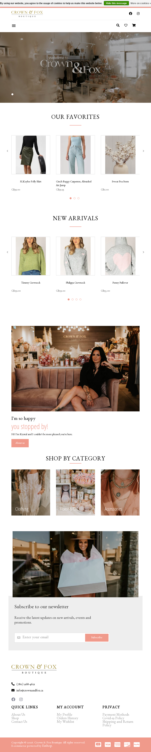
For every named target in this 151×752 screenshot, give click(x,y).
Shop (15, 719)
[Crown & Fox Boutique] (32, 14)
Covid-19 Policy (113, 719)
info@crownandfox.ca (30, 691)
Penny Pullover (120, 283)
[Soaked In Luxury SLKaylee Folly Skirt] (31, 154)
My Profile (64, 715)
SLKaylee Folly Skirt (30, 182)
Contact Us (19, 722)
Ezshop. (47, 746)
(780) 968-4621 (26, 684)
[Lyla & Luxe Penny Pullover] (120, 256)
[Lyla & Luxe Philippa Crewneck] (75, 256)
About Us (18, 715)
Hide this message (116, 3)
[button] (12, 94)
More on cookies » (141, 3)
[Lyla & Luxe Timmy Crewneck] (31, 256)
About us (20, 443)
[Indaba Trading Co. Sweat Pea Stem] (120, 154)
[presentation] (7, 151)
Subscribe (96, 638)
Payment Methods (115, 715)
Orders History (67, 719)
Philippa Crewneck (75, 283)
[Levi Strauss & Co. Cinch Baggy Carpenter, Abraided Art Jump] (75, 154)
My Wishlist (65, 722)
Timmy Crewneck (30, 283)
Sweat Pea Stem (120, 182)
